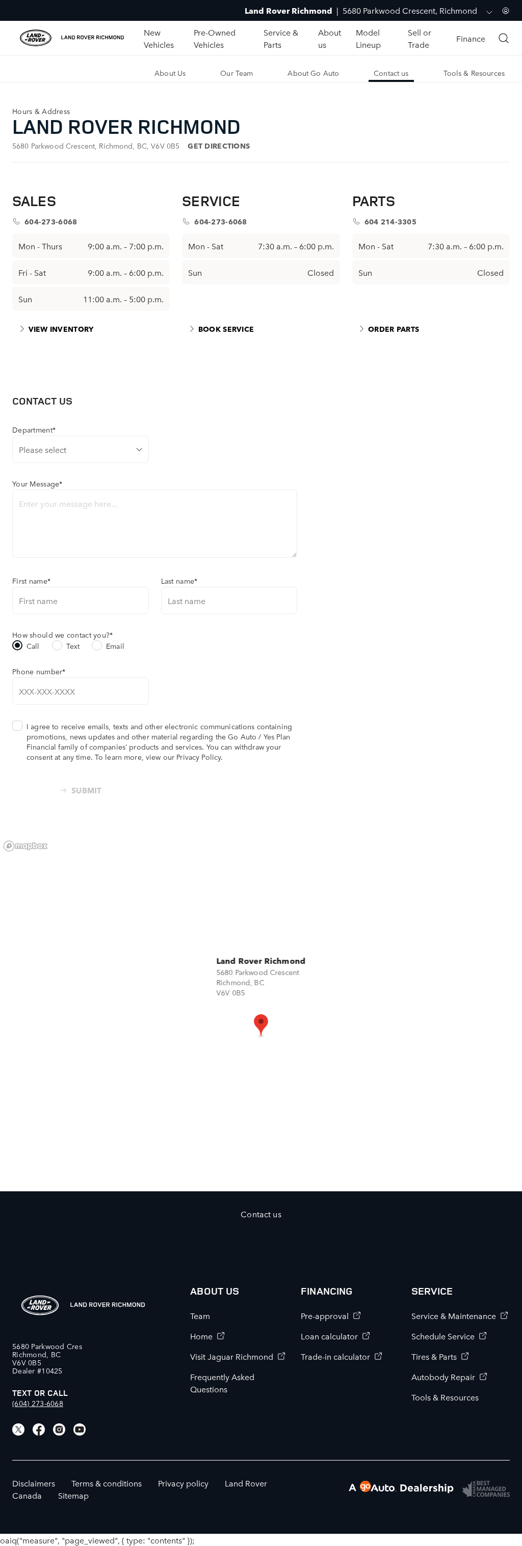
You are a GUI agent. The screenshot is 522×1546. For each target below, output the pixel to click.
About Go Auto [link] (313, 73)
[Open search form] (504, 38)
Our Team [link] (236, 73)
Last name (179, 581)
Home (201, 1335)
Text (73, 646)
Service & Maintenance (453, 1315)
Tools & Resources (445, 1396)
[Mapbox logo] (25, 846)
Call (33, 646)
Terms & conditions (106, 1482)
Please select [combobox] (42, 449)
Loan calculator (329, 1335)
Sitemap (73, 1495)
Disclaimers (33, 1482)
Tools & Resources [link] (474, 73)
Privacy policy (183, 1482)
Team (200, 1315)
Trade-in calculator (335, 1356)
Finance (470, 38)
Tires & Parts (434, 1356)
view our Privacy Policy (183, 757)
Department (34, 429)
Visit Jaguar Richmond (231, 1356)
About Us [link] (170, 73)
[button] (261, 1026)
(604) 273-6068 (37, 1403)
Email (115, 646)
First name (31, 581)
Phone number (39, 671)
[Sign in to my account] (506, 11)
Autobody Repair (443, 1376)
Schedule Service (443, 1335)
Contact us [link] (391, 73)
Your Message (37, 483)
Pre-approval (325, 1315)
